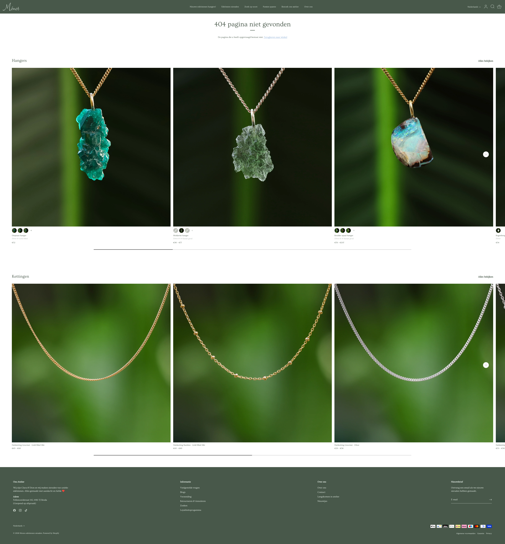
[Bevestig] (490, 499)
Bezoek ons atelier (290, 7)
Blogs (182, 492)
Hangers (19, 60)
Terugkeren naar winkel (275, 37)
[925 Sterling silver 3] (20, 230)
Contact (321, 492)
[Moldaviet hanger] (252, 147)
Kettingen (20, 276)
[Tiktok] (26, 510)
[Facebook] (14, 510)
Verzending (185, 496)
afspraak (30, 503)
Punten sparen (269, 7)
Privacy (489, 533)
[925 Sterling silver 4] (26, 230)
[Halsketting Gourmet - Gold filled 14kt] (91, 363)
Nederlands (473, 7)
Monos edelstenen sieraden (31, 533)
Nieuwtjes (322, 501)
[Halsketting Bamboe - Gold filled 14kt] (252, 363)
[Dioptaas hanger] (91, 147)
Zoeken (183, 505)
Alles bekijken (485, 61)
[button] (486, 154)
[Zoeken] (492, 7)
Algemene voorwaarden (465, 533)
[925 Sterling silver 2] (175, 230)
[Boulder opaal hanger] (413, 147)
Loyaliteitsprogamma (190, 510)
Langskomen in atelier (328, 496)
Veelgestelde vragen (190, 487)
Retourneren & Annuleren (193, 501)
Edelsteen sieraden (230, 7)
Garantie (480, 533)
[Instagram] (20, 510)
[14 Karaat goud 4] (187, 230)
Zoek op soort (250, 7)
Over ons (308, 7)
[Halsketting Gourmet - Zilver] (413, 363)
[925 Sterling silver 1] (14, 230)
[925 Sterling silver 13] (181, 230)
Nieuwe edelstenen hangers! (203, 7)
